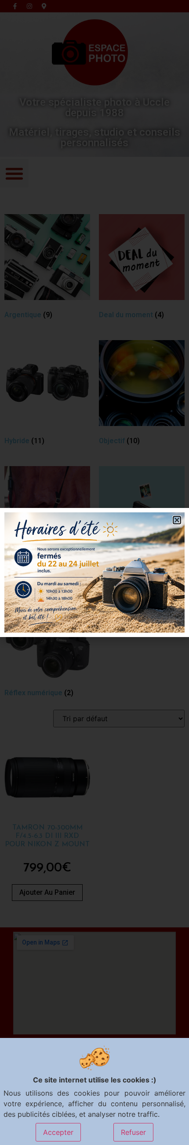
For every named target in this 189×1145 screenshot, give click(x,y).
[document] (94, 572)
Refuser (133, 1132)
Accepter (58, 1132)
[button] (177, 520)
